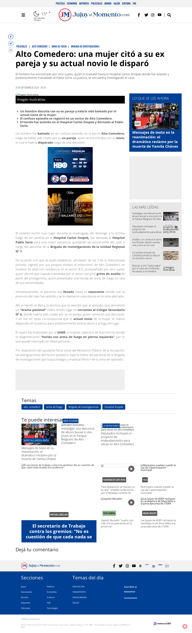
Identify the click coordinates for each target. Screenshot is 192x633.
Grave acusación (70, 420)
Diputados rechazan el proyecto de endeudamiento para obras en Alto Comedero (146, 231)
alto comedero (32, 407)
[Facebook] (10, 36)
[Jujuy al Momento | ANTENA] (147, 566)
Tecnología (52, 608)
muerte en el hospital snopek (36, 440)
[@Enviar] (10, 50)
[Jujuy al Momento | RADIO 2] (160, 566)
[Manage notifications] (185, 626)
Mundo (107, 3)
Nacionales (26, 591)
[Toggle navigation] (23, 15)
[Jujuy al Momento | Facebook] (140, 15)
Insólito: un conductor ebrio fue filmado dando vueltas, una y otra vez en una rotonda (147, 244)
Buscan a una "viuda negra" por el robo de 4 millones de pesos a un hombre (146, 268)
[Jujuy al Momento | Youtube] (159, 15)
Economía (72, 3)
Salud (117, 3)
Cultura (126, 3)
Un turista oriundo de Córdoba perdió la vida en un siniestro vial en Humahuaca (146, 257)
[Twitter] (10, 43)
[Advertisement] (70, 379)
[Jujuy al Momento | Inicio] (168, 577)
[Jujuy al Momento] (40, 568)
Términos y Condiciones (30, 619)
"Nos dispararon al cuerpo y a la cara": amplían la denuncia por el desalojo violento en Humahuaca (118, 491)
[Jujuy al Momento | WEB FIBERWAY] (154, 566)
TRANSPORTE (79, 591)
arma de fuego (54, 407)
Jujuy (23, 586)
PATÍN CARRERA (109, 513)
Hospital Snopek (114, 407)
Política (60, 3)
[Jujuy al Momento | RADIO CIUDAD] (167, 566)
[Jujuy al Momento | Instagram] (153, 15)
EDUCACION (78, 586)
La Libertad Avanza (111, 425)
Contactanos (130, 597)
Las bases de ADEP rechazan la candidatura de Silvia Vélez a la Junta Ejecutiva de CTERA (158, 523)
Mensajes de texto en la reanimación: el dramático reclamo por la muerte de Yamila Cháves (155, 139)
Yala (145, 480)
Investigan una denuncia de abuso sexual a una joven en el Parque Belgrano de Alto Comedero (147, 218)
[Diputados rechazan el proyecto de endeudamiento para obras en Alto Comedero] (118, 429)
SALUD (75, 602)
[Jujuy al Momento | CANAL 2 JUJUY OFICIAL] (140, 566)
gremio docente (149, 513)
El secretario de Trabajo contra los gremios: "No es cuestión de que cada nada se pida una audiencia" (59, 534)
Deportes (84, 3)
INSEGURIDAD (79, 597)
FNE (134, 3)
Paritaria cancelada (59, 515)
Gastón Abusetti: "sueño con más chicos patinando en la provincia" (117, 523)
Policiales (96, 3)
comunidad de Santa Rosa (114, 480)
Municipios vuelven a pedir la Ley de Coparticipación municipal (157, 490)
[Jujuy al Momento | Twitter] (146, 15)
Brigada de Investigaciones (84, 407)
